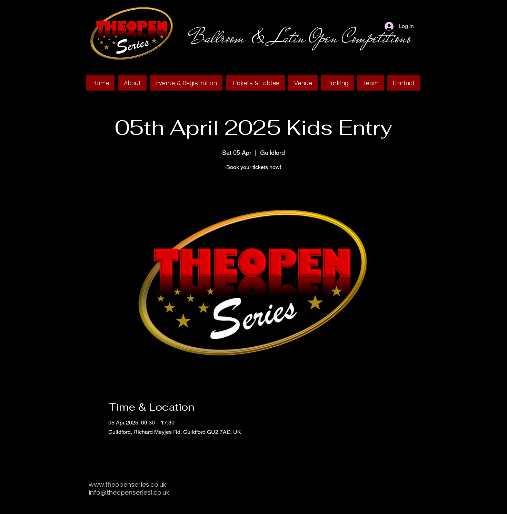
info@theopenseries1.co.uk (129, 492)
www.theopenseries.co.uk (127, 484)
